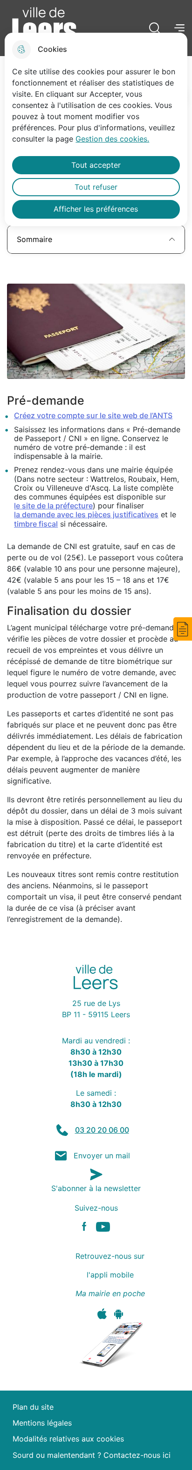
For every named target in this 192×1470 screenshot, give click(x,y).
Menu (179, 27)
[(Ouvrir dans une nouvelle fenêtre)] (102, 1313)
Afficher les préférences (96, 209)
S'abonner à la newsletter (96, 1188)
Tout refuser (96, 187)
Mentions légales (42, 1423)
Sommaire (34, 239)
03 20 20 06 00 (102, 1130)
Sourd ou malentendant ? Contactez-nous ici (92, 1455)
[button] (182, 629)
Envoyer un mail (102, 1155)
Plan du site (33, 1407)
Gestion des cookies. (112, 138)
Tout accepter (96, 165)
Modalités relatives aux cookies (68, 1438)
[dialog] (96, 129)
